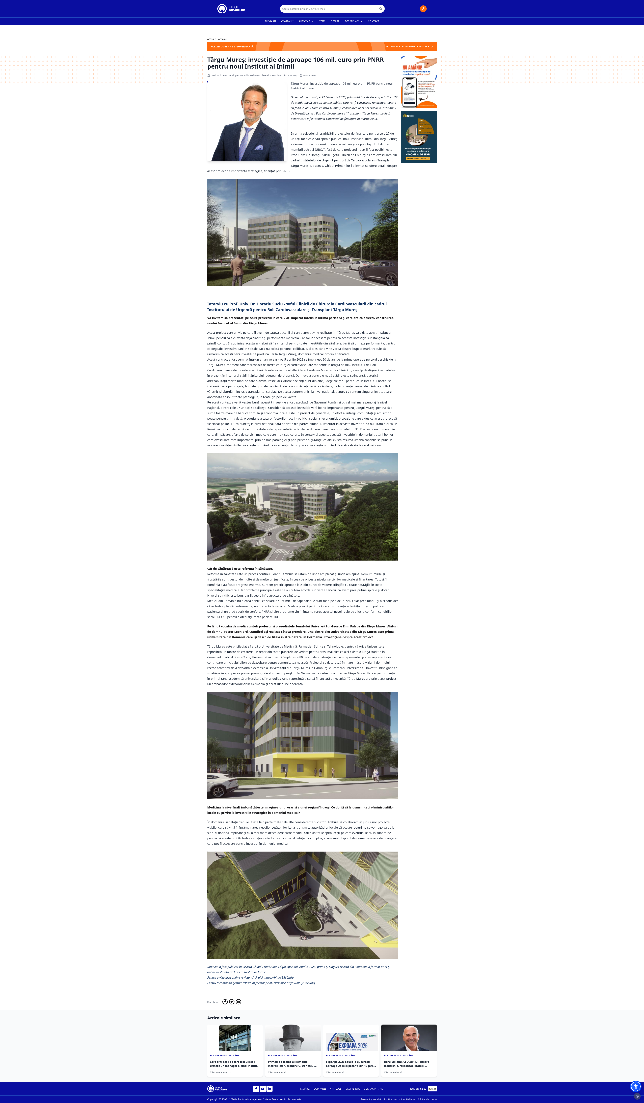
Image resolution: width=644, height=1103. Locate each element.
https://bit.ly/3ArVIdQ (301, 983)
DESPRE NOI (352, 1088)
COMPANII (320, 1088)
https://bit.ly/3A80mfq (279, 977)
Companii (287, 21)
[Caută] (381, 9)
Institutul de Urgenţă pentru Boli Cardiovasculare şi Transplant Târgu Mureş (254, 75)
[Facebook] (256, 1089)
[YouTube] (263, 1089)
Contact (373, 21)
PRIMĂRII (304, 1088)
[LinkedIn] (269, 1089)
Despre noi (352, 21)
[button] (636, 1086)
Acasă (210, 39)
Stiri (322, 21)
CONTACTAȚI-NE (373, 1088)
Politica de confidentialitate (399, 1099)
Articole (304, 21)
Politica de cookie (427, 1099)
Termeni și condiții (371, 1099)
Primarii (270, 21)
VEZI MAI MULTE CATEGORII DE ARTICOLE (407, 46)
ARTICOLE (335, 1088)
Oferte (335, 21)
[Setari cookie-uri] (637, 1096)
